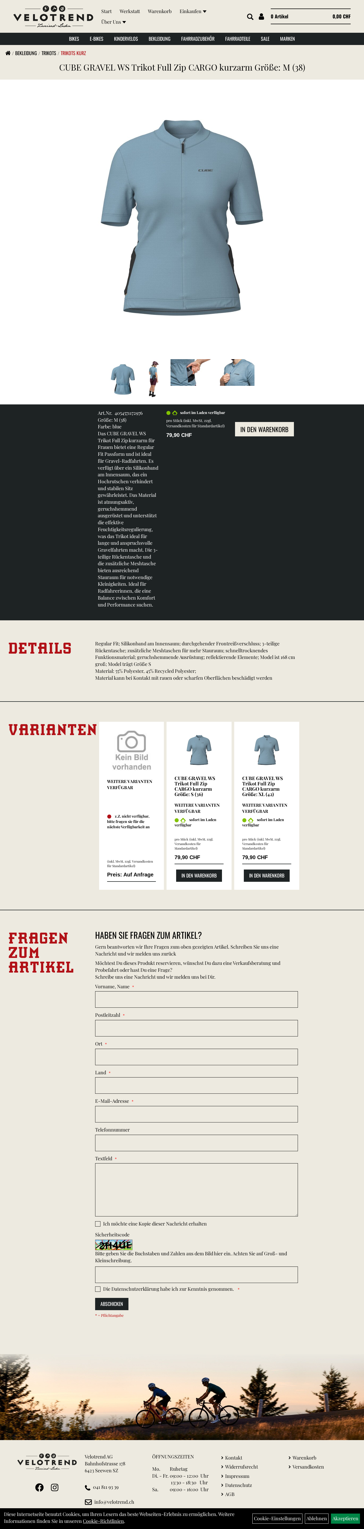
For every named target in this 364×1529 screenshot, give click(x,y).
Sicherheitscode (112, 1234)
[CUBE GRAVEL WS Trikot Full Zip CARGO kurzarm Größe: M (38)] (182, 217)
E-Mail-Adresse (112, 1101)
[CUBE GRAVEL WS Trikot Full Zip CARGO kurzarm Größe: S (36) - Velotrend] (199, 750)
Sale (265, 38)
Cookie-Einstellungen (277, 1518)
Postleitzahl (107, 1015)
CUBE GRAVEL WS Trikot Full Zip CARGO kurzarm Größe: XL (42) (262, 786)
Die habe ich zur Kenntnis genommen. (169, 1289)
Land (100, 1072)
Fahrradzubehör (198, 38)
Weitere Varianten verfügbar (129, 784)
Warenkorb (160, 11)
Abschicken (111, 1303)
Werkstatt (130, 11)
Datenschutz (238, 1485)
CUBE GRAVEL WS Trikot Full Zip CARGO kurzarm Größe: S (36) (195, 786)
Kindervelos (126, 38)
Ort (98, 1043)
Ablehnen (316, 1518)
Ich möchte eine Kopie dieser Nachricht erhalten (155, 1223)
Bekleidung (160, 38)
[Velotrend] (53, 16)
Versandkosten (308, 1467)
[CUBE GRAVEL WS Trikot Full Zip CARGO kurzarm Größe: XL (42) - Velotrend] (266, 750)
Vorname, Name (112, 986)
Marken (287, 38)
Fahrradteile (237, 38)
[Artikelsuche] (250, 17)
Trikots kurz (73, 53)
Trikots (49, 53)
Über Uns (111, 22)
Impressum (237, 1476)
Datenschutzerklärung (135, 1289)
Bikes (74, 38)
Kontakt (233, 1457)
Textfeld (103, 1158)
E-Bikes (96, 38)
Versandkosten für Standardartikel (195, 425)
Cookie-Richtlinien (103, 1521)
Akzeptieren (345, 1518)
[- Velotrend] (131, 750)
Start (106, 11)
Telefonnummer (112, 1129)
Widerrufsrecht (241, 1467)
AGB (229, 1494)
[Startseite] (8, 53)
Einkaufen (190, 11)
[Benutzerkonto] (261, 16)
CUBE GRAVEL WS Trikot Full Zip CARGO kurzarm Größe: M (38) (182, 67)
